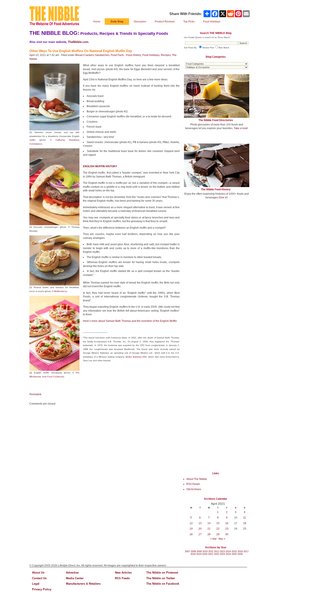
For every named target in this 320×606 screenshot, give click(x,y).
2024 (228, 554)
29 (217, 534)
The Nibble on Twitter (160, 578)
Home (96, 21)
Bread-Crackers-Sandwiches (92, 55)
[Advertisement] (216, 235)
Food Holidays (151, 55)
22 (217, 528)
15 (217, 523)
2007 (187, 551)
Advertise (72, 572)
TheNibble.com (78, 42)
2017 (246, 551)
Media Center (75, 578)
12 (191, 523)
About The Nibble (196, 479)
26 (191, 534)
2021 (210, 554)
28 (209, 534)
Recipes (166, 55)
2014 (228, 551)
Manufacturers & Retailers (83, 583)
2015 (234, 551)
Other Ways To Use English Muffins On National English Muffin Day (80, 51)
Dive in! (223, 197)
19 (191, 528)
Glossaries (140, 21)
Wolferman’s (60, 291)
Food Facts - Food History (126, 55)
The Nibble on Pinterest (162, 572)
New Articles (123, 572)
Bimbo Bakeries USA (136, 357)
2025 (234, 554)
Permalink (35, 394)
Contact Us (39, 578)
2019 (199, 554)
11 (244, 517)
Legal (35, 583)
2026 (240, 554)
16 (226, 523)
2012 (216, 551)
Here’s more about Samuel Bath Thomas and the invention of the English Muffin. (130, 320)
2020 (204, 554)
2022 (216, 554)
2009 (199, 551)
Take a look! (241, 128)
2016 (240, 551)
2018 (193, 554)
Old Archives (193, 489)
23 (226, 528)
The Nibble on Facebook (162, 583)
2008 (193, 551)
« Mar (214, 538)
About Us (38, 572)
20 (200, 528)
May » (222, 538)
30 (226, 534)
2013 (222, 551)
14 (209, 523)
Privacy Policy (41, 589)
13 (200, 523)
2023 (222, 554)
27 (200, 534)
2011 (210, 551)
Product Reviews (165, 21)
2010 (205, 551)
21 (209, 528)
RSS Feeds (193, 484)
